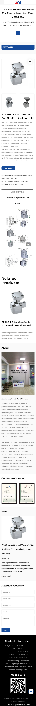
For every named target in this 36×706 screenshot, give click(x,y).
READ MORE (6, 576)
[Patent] (9, 493)
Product (11, 22)
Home (4, 22)
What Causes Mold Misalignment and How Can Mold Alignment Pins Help (18, 549)
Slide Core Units (21, 22)
